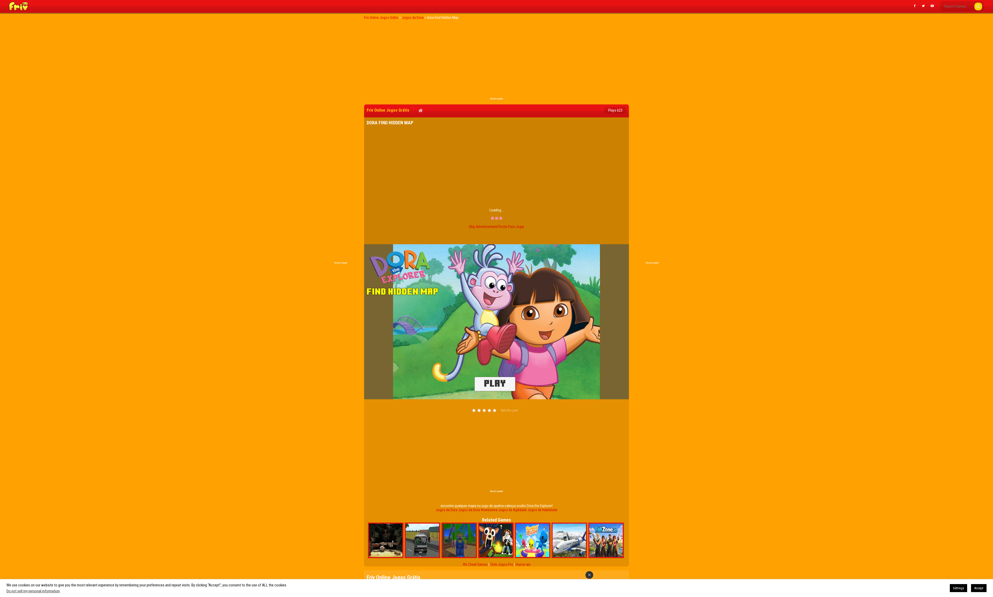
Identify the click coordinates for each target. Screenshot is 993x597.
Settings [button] (958, 588)
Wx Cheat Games (475, 448)
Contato (525, 475)
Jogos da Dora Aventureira (478, 394)
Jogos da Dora (446, 394)
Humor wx (523, 448)
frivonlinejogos (608, 475)
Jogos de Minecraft (535, 471)
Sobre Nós (506, 475)
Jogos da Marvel (464, 471)
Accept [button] (978, 588)
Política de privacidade (554, 475)
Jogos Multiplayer (570, 471)
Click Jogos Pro (501, 448)
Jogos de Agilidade (512, 394)
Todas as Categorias (605, 471)
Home (389, 471)
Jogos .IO (407, 471)
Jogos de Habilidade (543, 394)
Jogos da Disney (433, 471)
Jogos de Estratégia (498, 471)
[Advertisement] (496, 60)
